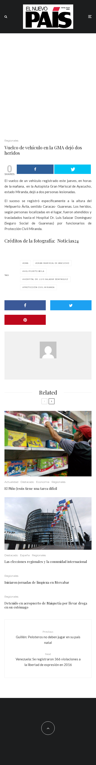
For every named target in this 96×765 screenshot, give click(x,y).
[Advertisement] (48, 84)
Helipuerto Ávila (34, 271)
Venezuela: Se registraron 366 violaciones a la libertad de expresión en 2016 (48, 659)
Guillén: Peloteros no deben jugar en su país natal (48, 637)
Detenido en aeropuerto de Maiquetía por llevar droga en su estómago (45, 605)
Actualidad (11, 482)
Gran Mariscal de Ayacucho (53, 263)
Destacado (27, 482)
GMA (26, 263)
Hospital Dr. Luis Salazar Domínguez (46, 279)
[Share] (35, 169)
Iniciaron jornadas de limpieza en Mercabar (36, 582)
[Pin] (25, 320)
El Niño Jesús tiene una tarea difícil (30, 488)
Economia (42, 482)
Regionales (11, 140)
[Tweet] (72, 169)
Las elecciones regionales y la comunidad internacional (45, 562)
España (25, 555)
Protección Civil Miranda (39, 287)
